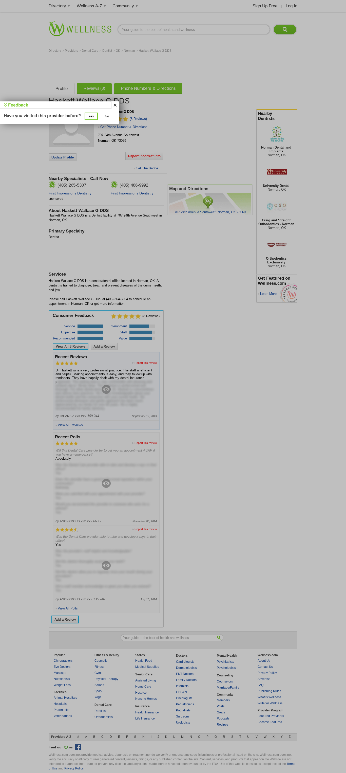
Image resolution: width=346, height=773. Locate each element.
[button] (91, 116)
